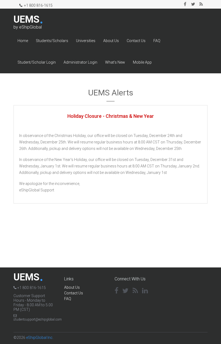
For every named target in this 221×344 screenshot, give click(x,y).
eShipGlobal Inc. (39, 337)
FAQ (156, 41)
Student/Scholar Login (37, 62)
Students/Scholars (52, 41)
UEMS (26, 19)
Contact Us (136, 41)
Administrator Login (80, 62)
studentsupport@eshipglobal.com (37, 319)
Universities (85, 41)
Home (23, 41)
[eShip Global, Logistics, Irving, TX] (185, 283)
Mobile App (142, 62)
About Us (111, 41)
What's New (115, 62)
